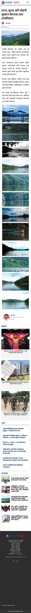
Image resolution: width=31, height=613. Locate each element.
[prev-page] (2, 338)
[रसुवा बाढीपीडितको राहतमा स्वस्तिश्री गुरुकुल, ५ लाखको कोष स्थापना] (15, 370)
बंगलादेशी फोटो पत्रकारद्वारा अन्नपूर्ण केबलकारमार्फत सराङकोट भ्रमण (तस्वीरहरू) (15, 459)
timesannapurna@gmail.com (18, 557)
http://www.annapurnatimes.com (17, 317)
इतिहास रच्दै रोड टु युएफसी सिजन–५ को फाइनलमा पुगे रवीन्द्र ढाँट (15, 352)
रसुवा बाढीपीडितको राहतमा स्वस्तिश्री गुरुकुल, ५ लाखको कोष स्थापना (15, 383)
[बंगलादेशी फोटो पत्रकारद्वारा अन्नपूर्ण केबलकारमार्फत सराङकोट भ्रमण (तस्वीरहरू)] (6, 499)
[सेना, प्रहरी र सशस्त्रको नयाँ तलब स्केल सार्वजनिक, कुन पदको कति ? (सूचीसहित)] (6, 509)
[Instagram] (13, 319)
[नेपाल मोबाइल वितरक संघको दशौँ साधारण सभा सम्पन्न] (6, 479)
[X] (17, 561)
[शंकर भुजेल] (3, 23)
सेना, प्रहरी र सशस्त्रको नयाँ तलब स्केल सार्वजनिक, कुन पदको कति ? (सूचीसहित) (19, 508)
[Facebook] (11, 319)
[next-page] (28, 338)
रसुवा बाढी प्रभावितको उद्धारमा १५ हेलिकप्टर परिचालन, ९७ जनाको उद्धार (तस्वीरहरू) (15, 414)
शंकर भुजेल (8, 23)
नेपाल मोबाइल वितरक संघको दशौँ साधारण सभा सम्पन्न (20, 479)
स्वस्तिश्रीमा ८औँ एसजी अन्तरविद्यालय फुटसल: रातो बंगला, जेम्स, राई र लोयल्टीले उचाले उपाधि (14, 451)
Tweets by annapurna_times (8, 605)
